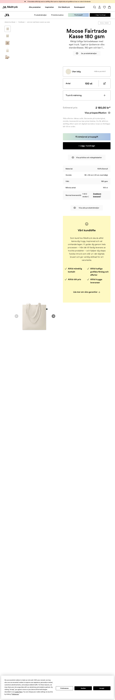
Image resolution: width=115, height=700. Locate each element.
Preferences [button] (15, 694)
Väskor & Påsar (9, 22)
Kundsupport (79, 7)
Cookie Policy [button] (18, 692)
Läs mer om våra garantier (85, 292)
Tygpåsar (21, 22)
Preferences (64, 688)
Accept (102, 688)
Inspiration (49, 7)
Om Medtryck (64, 7)
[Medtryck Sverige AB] (10, 7)
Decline (83, 688)
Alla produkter (35, 7)
